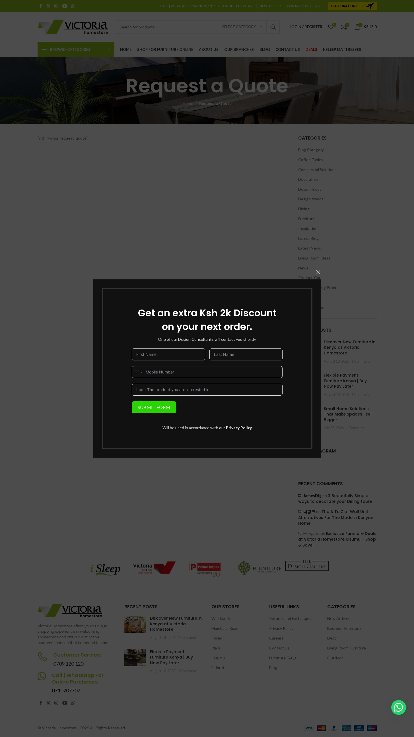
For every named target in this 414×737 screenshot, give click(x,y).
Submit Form (154, 407)
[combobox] (138, 372)
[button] (398, 707)
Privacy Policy (239, 427)
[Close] (318, 272)
